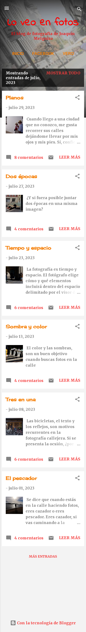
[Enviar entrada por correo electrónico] (51, 158)
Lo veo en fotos (43, 22)
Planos (15, 98)
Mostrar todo (63, 73)
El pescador (21, 478)
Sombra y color (26, 326)
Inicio (18, 54)
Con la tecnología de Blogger (46, 622)
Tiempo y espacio (28, 248)
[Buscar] (79, 9)
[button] (77, 98)
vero (68, 54)
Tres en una (21, 399)
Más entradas (43, 556)
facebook (43, 54)
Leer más (69, 157)
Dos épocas (21, 176)
